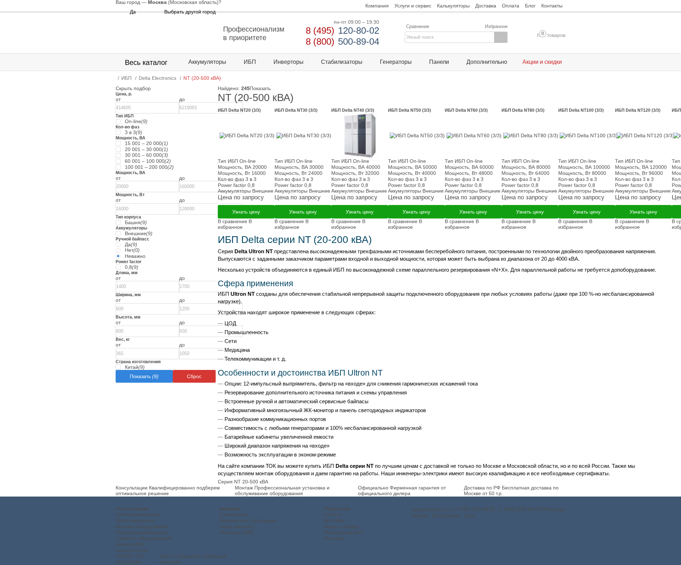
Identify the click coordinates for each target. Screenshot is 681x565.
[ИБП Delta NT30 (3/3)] (303, 135)
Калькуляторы (132, 550)
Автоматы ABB (236, 532)
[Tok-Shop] (165, 33)
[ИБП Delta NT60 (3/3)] (473, 135)
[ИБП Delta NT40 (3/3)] (359, 135)
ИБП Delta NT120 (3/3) (637, 110)
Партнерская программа (248, 520)
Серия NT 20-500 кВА (243, 481)
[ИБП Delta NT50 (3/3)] (416, 135)
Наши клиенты (236, 526)
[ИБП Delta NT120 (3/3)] (643, 135)
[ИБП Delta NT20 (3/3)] (246, 135)
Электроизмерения (138, 514)
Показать (260, 88)
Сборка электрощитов (141, 532)
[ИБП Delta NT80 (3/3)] (530, 135)
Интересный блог (344, 532)
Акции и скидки (341, 526)
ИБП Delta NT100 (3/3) (581, 110)
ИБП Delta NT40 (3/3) (352, 110)
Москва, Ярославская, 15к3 (443, 515)
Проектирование (135, 520)
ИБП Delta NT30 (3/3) (296, 110)
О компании (233, 514)
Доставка (334, 520)
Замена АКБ (130, 544)
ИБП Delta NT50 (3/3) (409, 110)
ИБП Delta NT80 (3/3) (523, 110)
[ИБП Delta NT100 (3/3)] (586, 135)
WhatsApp (553, 509)
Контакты (334, 538)
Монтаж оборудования (142, 526)
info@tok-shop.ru (430, 509)
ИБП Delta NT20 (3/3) (239, 110)
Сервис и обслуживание (144, 538)
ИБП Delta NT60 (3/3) (466, 110)
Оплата (332, 514)
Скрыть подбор (133, 88)
